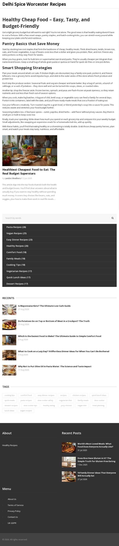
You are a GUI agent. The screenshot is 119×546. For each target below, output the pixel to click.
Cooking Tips (16, 264)
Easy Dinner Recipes (19, 239)
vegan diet (82, 405)
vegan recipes (26, 410)
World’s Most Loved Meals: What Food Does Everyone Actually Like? (95, 445)
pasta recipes (26, 400)
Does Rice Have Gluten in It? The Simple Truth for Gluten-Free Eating (96, 460)
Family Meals (16, 258)
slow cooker (99, 400)
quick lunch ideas (99, 395)
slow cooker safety (45, 400)
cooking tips (10, 395)
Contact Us (13, 517)
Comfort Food (16, 252)
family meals (83, 400)
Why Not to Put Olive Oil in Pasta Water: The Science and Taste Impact (54, 366)
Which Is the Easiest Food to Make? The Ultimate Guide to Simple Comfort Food (59, 336)
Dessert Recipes (17, 283)
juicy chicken (66, 405)
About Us (12, 499)
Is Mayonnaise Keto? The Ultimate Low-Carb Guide (44, 305)
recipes (63, 395)
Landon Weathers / (13, 178)
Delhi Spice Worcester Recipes (34, 4)
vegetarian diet (65, 400)
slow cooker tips (30, 405)
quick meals (10, 400)
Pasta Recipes (16, 227)
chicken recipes (79, 395)
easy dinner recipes (46, 395)
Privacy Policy (14, 511)
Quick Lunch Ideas (18, 277)
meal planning (98, 405)
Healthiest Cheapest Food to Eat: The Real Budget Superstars (28, 171)
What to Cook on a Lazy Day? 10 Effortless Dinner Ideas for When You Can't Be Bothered (63, 351)
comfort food (26, 395)
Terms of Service (16, 505)
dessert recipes (11, 405)
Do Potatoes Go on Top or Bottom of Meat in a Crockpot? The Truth (54, 321)
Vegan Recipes (16, 233)
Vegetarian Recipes (19, 271)
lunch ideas (9, 410)
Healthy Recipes (17, 245)
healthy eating (49, 405)
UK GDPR (12, 523)
